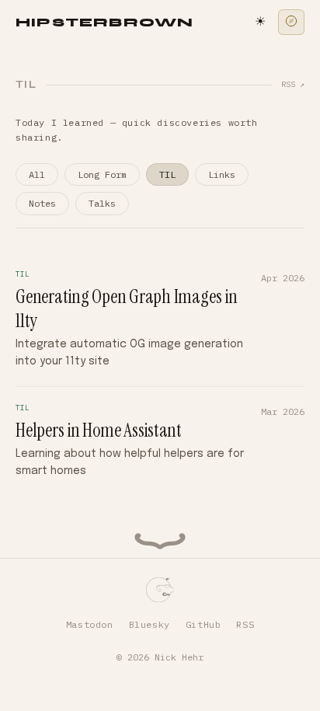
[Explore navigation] (291, 22)
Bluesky (149, 624)
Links (221, 174)
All (37, 174)
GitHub (203, 624)
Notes (42, 203)
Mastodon (89, 624)
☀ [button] (260, 22)
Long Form (102, 174)
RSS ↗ (292, 84)
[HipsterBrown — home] (160, 589)
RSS (245, 624)
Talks (102, 203)
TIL (167, 174)
